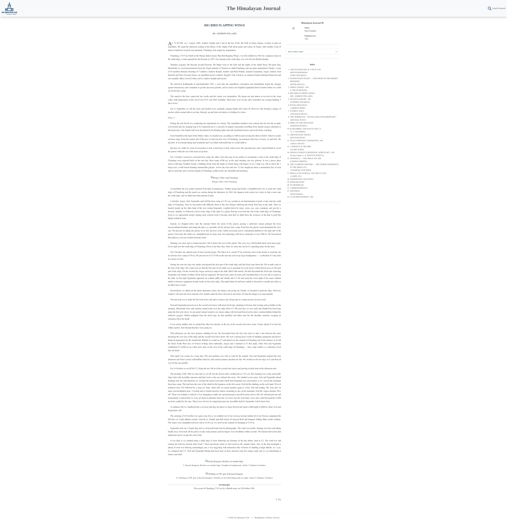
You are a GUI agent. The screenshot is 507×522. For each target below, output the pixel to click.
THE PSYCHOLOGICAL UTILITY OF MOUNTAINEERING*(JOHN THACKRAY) (305, 72)
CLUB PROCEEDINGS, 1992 (301, 197)
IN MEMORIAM (297, 185)
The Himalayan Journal (253, 8)
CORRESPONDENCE (299, 188)
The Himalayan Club (241, 517)
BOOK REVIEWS (297, 182)
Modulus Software (273, 517)
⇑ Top (278, 499)
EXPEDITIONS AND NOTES (301, 179)
